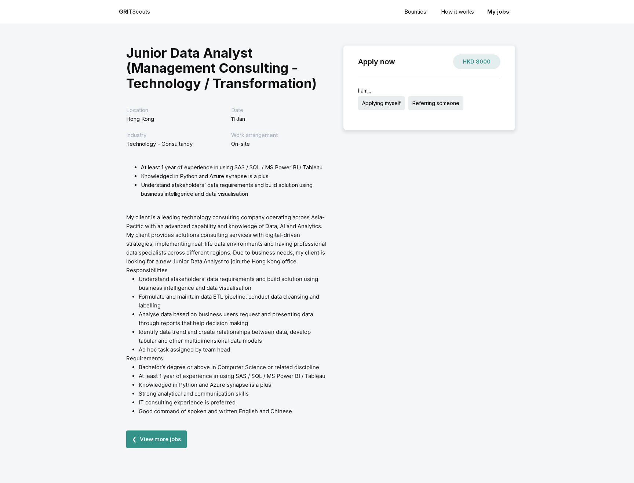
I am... (364, 90)
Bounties (415, 11)
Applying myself (381, 103)
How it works (457, 11)
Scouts (134, 11)
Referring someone (435, 103)
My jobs (498, 11)
